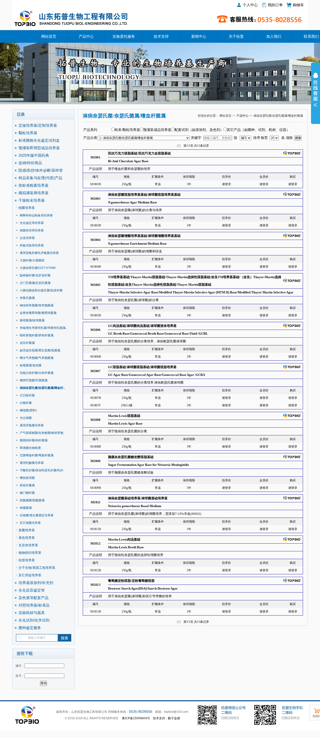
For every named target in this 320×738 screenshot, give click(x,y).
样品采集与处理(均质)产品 (40, 178)
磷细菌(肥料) (28, 410)
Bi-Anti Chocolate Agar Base (128, 161)
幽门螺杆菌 (27, 493)
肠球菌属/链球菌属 (32, 320)
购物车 (298, 5)
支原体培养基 (28, 545)
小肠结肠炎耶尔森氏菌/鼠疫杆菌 (41, 290)
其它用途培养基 (29, 575)
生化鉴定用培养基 (32, 223)
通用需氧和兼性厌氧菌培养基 (39, 253)
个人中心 (250, 5)
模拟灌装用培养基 (33, 193)
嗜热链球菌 (27, 478)
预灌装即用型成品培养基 (39, 148)
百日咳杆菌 (27, 395)
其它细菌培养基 (30, 523)
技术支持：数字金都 (166, 718)
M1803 (95, 198)
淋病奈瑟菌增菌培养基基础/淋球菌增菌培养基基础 (144, 236)
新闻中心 (198, 36)
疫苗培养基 (26, 560)
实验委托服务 (123, 36)
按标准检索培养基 (33, 185)
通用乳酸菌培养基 (32, 463)
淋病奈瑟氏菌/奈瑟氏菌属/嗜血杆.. (42, 388)
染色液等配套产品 (33, 598)
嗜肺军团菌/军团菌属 (34, 380)
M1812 (95, 543)
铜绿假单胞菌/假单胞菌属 (37, 305)
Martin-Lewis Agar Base (125, 423)
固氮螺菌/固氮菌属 (32, 500)
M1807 (95, 371)
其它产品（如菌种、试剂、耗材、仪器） (258, 130)
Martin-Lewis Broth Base (126, 547)
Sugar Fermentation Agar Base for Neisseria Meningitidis (148, 465)
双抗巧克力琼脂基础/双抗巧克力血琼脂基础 (139, 153)
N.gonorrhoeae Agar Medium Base (132, 202)
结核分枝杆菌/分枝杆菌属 (37, 373)
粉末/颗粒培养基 (127, 130)
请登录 (226, 184)
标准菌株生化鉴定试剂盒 (39, 140)
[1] (178, 145)
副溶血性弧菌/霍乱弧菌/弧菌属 (40, 350)
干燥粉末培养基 (31, 200)
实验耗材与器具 (31, 613)
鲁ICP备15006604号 (136, 718)
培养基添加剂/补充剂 (35, 583)
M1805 (95, 285)
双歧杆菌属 (27, 485)
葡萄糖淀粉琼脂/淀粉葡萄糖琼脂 (131, 581)
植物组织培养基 (29, 553)
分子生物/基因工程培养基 (36, 568)
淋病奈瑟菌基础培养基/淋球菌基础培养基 (138, 498)
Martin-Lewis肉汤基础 (124, 539)
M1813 (95, 585)
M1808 (95, 420)
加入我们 (273, 36)
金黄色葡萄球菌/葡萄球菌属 (38, 313)
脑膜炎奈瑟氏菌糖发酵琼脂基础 (131, 457)
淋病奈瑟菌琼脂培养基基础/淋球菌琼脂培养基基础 (144, 194)
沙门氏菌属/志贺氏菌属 (35, 283)
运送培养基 (27, 238)
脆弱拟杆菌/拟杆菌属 (34, 440)
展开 (315, 93)
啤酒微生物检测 (30, 448)
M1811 (95, 502)
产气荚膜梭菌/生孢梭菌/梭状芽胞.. (42, 433)
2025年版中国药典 (34, 155)
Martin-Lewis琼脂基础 (124, 416)
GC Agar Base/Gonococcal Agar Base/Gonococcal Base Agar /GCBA (156, 375)
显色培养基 (26, 538)
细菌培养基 (26, 208)
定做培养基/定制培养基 (38, 125)
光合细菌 (26, 418)
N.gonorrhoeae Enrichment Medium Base (137, 243)
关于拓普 (236, 36)
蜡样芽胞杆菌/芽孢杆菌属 (37, 335)
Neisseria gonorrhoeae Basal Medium (134, 506)
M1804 (95, 240)
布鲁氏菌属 (27, 298)
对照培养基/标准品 (34, 605)
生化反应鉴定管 (31, 590)
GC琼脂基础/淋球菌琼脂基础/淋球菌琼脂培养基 (142, 367)
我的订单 (275, 5)
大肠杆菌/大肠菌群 (32, 260)
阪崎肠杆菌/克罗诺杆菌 (35, 275)
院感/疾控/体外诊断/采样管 (40, 170)
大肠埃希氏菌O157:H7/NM (38, 268)
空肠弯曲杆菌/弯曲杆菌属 (37, 455)
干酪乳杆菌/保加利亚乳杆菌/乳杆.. (42, 470)
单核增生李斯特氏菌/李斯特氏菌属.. (43, 328)
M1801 (95, 157)
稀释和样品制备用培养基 (36, 215)
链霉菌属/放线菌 (31, 365)
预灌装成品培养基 (157, 130)
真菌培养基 (26, 530)
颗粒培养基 (27, 133)
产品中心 (86, 36)
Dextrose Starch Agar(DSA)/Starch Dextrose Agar (143, 588)
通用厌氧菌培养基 (32, 425)
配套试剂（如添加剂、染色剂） (199, 130)
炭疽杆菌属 (27, 343)
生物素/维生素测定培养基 (37, 515)
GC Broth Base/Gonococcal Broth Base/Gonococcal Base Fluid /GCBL (158, 333)
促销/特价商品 (30, 163)
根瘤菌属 (26, 508)
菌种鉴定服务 (29, 628)
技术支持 (161, 36)
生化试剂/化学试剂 (34, 620)
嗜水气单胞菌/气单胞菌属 (37, 358)
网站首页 (48, 36)
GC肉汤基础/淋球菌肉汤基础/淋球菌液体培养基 (142, 326)
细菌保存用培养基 (32, 230)
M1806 (95, 330)
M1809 (95, 461)
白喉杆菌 (26, 403)
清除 (289, 138)
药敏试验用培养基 (32, 245)
